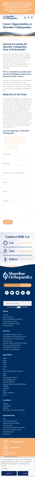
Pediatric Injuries (8, 382)
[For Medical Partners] (6, 441)
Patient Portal (15, 447)
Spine (5, 390)
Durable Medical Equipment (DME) (15, 343)
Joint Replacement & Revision (13, 371)
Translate (24, 307)
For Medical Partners (10, 421)
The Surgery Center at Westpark (14, 410)
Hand (5, 367)
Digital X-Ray (7, 341)
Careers (5, 315)
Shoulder (6, 388)
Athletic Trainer (12, 146)
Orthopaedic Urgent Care (11, 347)
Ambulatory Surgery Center (12, 334)
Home (5, 40)
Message (6, 201)
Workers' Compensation (11, 349)
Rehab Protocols (8, 432)
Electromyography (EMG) (11, 345)
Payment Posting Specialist (16, 137)
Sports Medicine (8, 393)
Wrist (5, 395)
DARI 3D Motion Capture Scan (13, 339)
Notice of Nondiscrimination (12, 319)
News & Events (8, 317)
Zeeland (5, 408)
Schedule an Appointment (12, 285)
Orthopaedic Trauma (10, 377)
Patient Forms (8, 425)
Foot (4, 365)
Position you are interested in (13, 173)
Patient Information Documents (14, 427)
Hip (4, 369)
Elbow (5, 362)
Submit (7, 222)
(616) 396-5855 (25, 243)
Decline (9, 473)
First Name (6, 154)
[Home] (10, 17)
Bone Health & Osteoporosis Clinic (14, 336)
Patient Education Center (11, 323)
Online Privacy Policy (10, 321)
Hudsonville (7, 406)
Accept (25, 473)
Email (5, 182)
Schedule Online (25, 251)
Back (4, 360)
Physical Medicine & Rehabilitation (14, 384)
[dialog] (17, 467)
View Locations (25, 259)
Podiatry (6, 386)
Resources (6, 434)
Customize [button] (5, 468)
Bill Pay (12, 453)
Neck (4, 375)
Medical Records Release (11, 423)
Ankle (5, 358)
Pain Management (9, 380)
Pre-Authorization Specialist (16, 141)
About (10, 40)
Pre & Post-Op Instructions (12, 429)
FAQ (4, 419)
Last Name (6, 163)
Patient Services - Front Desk (17, 139)
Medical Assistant (13, 148)
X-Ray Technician (12, 143)
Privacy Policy (8, 325)
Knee (4, 373)
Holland (5, 404)
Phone (5, 192)
